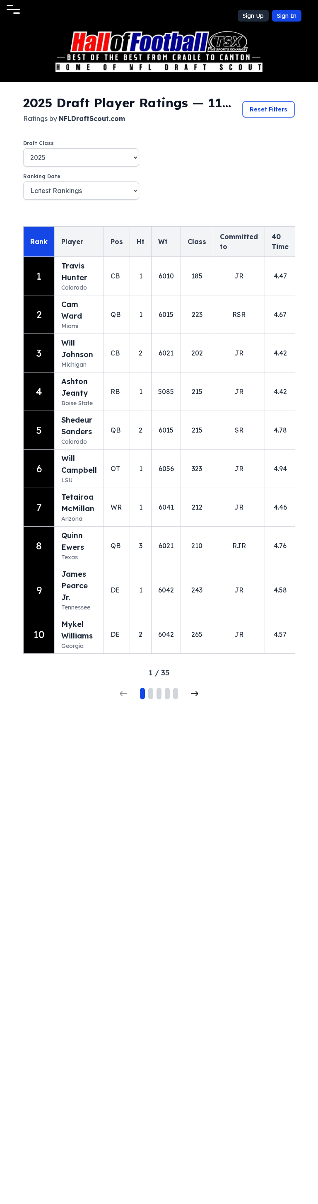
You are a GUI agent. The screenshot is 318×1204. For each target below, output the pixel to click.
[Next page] (195, 694)
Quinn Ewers (72, 541)
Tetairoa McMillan (77, 502)
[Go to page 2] (150, 693)
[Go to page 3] (159, 693)
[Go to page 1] (142, 693)
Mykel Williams (77, 630)
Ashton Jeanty (74, 387)
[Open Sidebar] (13, 9)
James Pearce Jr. (74, 585)
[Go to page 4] (167, 693)
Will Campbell (79, 464)
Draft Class (38, 143)
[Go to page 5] (175, 693)
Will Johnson (77, 348)
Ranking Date (41, 176)
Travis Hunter (74, 271)
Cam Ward (71, 310)
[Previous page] (123, 694)
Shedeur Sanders (76, 425)
